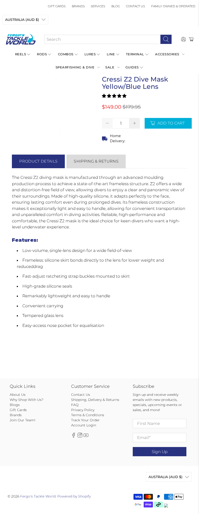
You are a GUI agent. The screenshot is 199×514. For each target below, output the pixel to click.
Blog (115, 6)
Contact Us (135, 6)
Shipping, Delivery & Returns (95, 400)
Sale (109, 67)
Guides (132, 67)
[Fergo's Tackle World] (21, 39)
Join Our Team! (22, 420)
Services (98, 6)
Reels (20, 54)
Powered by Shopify (74, 496)
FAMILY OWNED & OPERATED (173, 6)
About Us (17, 394)
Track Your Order (85, 420)
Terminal (135, 54)
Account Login (83, 425)
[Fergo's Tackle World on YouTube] (85, 436)
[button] (114, 95)
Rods (42, 54)
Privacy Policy (82, 410)
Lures (90, 54)
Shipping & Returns (96, 161)
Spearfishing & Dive (75, 67)
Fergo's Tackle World (38, 496)
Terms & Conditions (87, 415)
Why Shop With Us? (26, 400)
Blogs (15, 405)
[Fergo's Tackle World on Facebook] (73, 436)
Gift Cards (57, 6)
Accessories (167, 54)
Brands (78, 6)
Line (111, 54)
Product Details (38, 161)
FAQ (75, 405)
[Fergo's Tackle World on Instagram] (79, 436)
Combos (66, 54)
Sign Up (159, 451)
